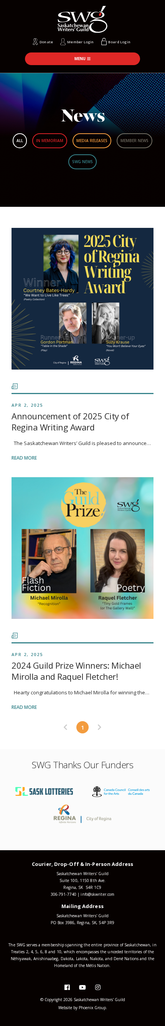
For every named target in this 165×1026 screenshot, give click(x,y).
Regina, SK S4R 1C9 (82, 887)
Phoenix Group (92, 1007)
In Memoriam (49, 140)
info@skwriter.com (97, 894)
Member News (134, 140)
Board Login (119, 41)
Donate (46, 41)
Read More (24, 458)
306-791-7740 (63, 894)
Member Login (80, 41)
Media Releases (91, 140)
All (19, 140)
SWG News (82, 161)
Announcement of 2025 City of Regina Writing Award (70, 421)
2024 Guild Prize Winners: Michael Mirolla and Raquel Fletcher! (76, 670)
